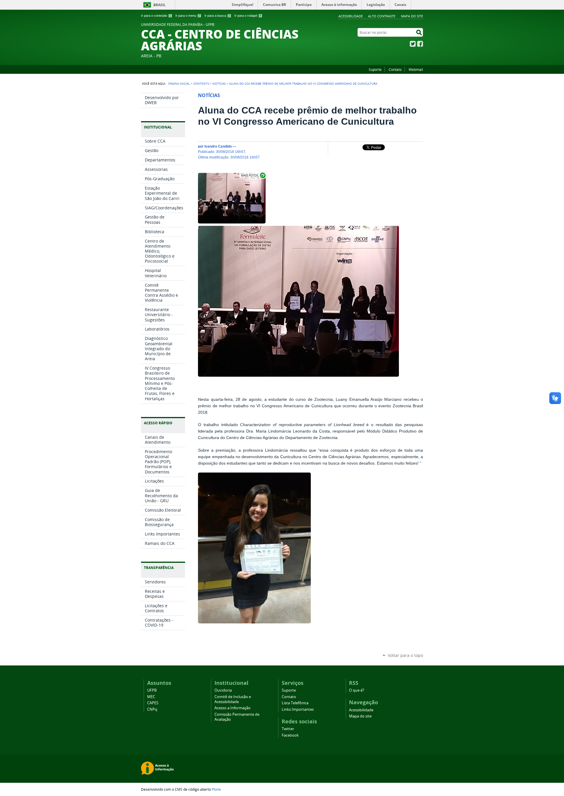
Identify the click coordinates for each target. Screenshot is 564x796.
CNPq (152, 709)
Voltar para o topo (405, 655)
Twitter (413, 44)
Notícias (219, 83)
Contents (201, 83)
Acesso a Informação (232, 707)
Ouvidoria (223, 690)
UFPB (152, 690)
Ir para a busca (217, 15)
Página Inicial (179, 83)
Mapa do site (412, 16)
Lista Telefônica (295, 702)
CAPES (152, 702)
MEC (151, 696)
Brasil (159, 4)
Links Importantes (298, 709)
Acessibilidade (350, 16)
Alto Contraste (381, 16)
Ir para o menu (187, 15)
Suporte (375, 69)
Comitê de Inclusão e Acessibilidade (232, 699)
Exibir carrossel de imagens (253, 175)
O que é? (356, 690)
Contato (395, 69)
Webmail (416, 69)
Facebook (420, 44)
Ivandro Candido (218, 146)
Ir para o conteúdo (156, 15)
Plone (216, 789)
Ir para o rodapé (247, 15)
